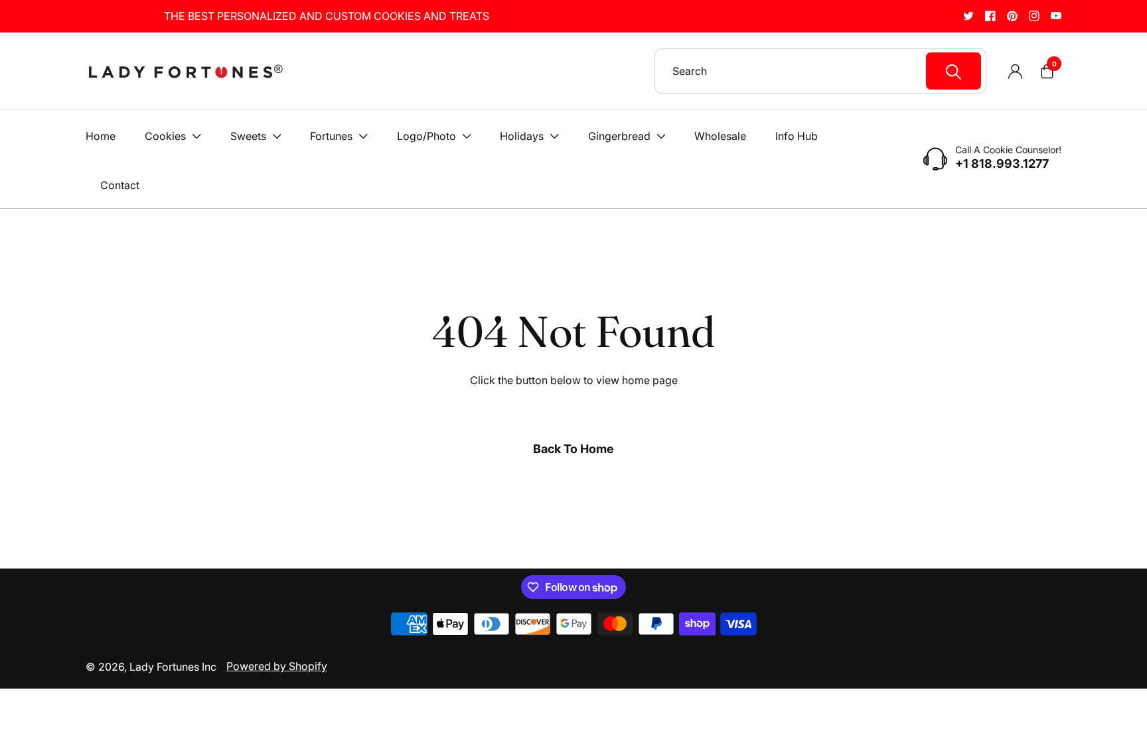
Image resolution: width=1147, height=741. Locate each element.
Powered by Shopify (276, 666)
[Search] (953, 71)
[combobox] (826, 71)
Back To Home (573, 449)
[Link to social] (968, 15)
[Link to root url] (185, 71)
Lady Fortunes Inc (172, 666)
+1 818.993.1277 (1002, 164)
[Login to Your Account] (1015, 71)
